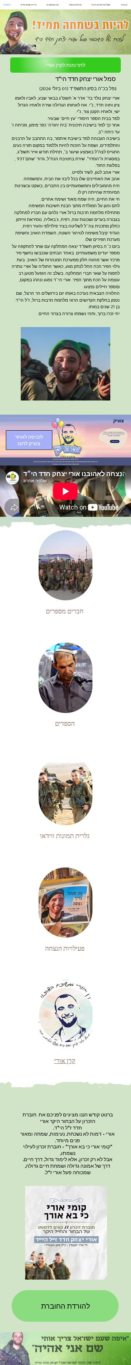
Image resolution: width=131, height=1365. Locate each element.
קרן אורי (64, 1060)
